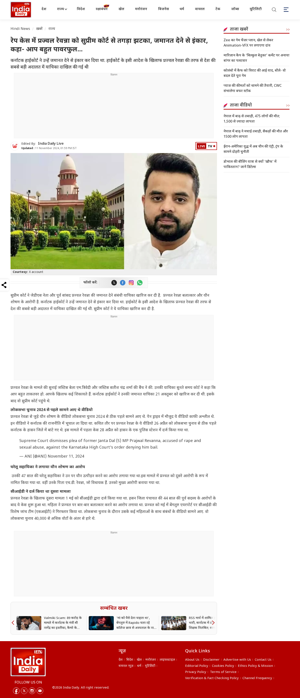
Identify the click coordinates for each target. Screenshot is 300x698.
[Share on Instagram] (131, 282)
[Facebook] (16, 690)
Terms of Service (223, 672)
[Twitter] (24, 690)
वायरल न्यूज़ (126, 666)
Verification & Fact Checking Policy (212, 678)
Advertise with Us (237, 660)
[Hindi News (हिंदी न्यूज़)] (21, 10)
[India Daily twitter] (114, 282)
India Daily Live (51, 144)
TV (210, 146)
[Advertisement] (113, 107)
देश (44, 9)
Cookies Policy (223, 666)
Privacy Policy (195, 672)
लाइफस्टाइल (167, 660)
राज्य (60, 9)
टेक (217, 9)
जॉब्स (235, 9)
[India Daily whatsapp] (140, 282)
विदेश (81, 9)
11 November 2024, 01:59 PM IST (49, 148)
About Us (192, 660)
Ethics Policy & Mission (255, 666)
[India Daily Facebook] (122, 282)
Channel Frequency (257, 678)
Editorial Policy (196, 666)
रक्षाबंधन (102, 9)
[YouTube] (40, 690)
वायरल (200, 9)
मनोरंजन (141, 9)
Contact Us (263, 660)
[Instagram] (32, 690)
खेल (121, 9)
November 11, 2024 (66, 456)
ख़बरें (39, 29)
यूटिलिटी (256, 9)
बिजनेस (163, 9)
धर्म (182, 9)
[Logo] (28, 662)
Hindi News (20, 29)
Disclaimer (211, 660)
